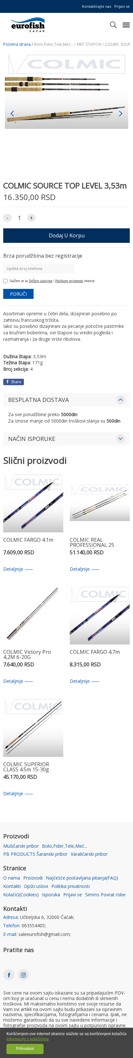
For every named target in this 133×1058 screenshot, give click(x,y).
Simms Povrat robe (105, 895)
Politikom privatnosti (69, 280)
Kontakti (12, 886)
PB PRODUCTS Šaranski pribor (35, 854)
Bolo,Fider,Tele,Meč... (64, 846)
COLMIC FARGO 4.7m (95, 652)
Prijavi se (122, 6)
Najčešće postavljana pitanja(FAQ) (82, 878)
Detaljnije (13, 569)
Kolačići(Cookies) (21, 895)
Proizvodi (33, 878)
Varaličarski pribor (89, 854)
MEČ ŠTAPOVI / (90, 44)
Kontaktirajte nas (96, 6)
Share (15, 382)
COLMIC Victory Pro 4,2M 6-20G (27, 655)
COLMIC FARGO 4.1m (28, 540)
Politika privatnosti (70, 886)
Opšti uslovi (36, 886)
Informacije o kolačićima (27, 1039)
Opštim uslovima (40, 280)
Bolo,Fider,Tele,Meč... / (55, 44)
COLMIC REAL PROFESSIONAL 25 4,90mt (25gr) (92, 542)
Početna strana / (18, 44)
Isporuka (51, 895)
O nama (11, 878)
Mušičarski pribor (21, 846)
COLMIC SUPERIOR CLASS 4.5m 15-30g (26, 767)
